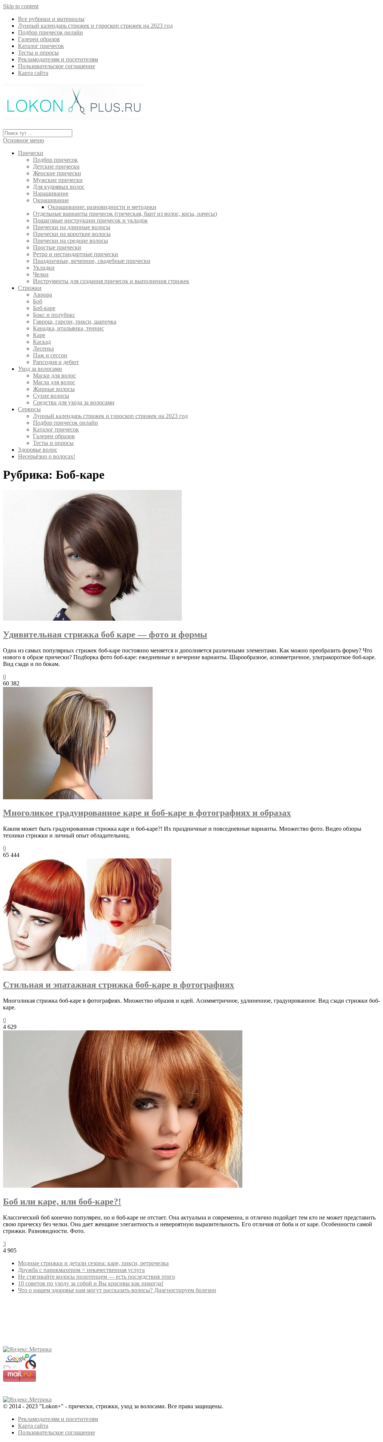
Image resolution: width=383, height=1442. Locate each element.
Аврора (42, 294)
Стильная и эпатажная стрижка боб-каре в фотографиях (118, 985)
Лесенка (43, 348)
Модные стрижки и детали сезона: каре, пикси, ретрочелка (93, 1263)
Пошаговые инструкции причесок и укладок (90, 220)
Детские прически (56, 166)
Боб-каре (44, 308)
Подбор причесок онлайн (50, 32)
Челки (41, 274)
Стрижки (30, 288)
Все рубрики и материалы (51, 19)
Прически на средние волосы (70, 240)
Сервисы (29, 409)
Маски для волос (54, 375)
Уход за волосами (40, 369)
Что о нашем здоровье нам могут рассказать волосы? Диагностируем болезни (117, 1290)
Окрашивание (51, 200)
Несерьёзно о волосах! (46, 456)
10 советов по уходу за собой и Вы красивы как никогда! (90, 1283)
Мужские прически (58, 180)
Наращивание (50, 193)
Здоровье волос (37, 449)
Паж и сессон (50, 355)
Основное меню (23, 140)
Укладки (44, 267)
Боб (37, 301)
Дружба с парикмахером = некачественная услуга (81, 1270)
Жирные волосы (54, 389)
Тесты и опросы (38, 52)
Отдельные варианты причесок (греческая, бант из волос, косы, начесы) (125, 213)
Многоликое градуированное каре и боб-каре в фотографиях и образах (147, 813)
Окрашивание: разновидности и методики (102, 207)
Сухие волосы (51, 396)
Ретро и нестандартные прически (75, 254)
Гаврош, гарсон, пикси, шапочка (74, 321)
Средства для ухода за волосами (73, 402)
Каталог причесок (41, 46)
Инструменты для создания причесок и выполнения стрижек (111, 281)
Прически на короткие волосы (72, 234)
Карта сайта (33, 73)
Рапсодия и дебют (56, 362)
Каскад (42, 342)
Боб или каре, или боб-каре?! (62, 1201)
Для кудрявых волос (59, 187)
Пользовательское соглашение (56, 66)
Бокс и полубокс (54, 315)
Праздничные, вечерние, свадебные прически (91, 261)
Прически (30, 153)
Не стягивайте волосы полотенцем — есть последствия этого (96, 1276)
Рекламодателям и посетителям (58, 59)
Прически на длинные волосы (71, 227)
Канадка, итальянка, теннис (68, 328)
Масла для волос (54, 382)
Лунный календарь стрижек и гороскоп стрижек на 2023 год (95, 25)
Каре (39, 335)
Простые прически (57, 247)
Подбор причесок (55, 160)
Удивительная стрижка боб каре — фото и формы (105, 634)
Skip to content (21, 6)
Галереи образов (39, 39)
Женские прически (57, 173)
